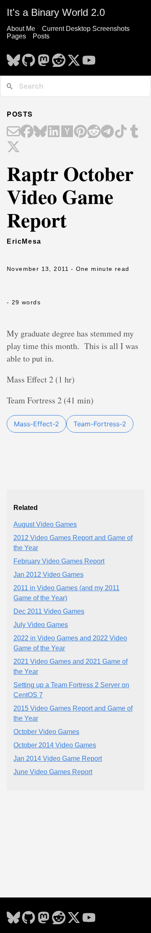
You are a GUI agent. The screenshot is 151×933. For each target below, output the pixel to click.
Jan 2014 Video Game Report (57, 758)
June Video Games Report (52, 771)
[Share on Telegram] (107, 132)
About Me (21, 28)
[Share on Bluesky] (40, 132)
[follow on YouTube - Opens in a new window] (89, 58)
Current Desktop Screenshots (86, 28)
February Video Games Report (58, 561)
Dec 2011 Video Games (48, 611)
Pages (16, 36)
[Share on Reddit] (94, 132)
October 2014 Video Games (54, 745)
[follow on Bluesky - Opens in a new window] (13, 58)
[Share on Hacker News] (67, 132)
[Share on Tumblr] (134, 132)
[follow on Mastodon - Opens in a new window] (43, 58)
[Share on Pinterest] (80, 132)
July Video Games (40, 624)
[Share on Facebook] (27, 132)
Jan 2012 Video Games (48, 574)
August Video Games (45, 524)
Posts (41, 36)
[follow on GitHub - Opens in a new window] (28, 58)
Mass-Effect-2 (36, 424)
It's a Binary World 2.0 (56, 12)
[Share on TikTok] (121, 132)
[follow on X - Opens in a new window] (74, 58)
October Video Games (46, 731)
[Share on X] (13, 147)
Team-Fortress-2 (99, 424)
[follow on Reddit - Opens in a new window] (58, 58)
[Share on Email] (13, 132)
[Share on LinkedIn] (53, 132)
